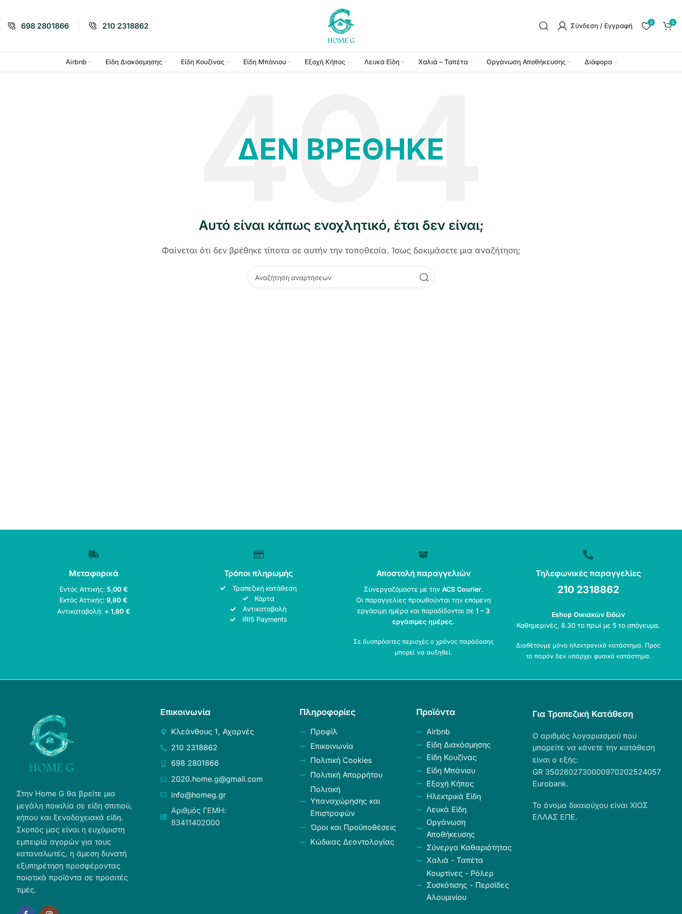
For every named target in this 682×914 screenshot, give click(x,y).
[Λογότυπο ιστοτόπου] (341, 25)
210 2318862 (588, 589)
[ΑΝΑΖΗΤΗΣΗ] (424, 277)
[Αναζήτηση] (543, 25)
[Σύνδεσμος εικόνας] (51, 742)
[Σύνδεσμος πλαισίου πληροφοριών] (38, 26)
